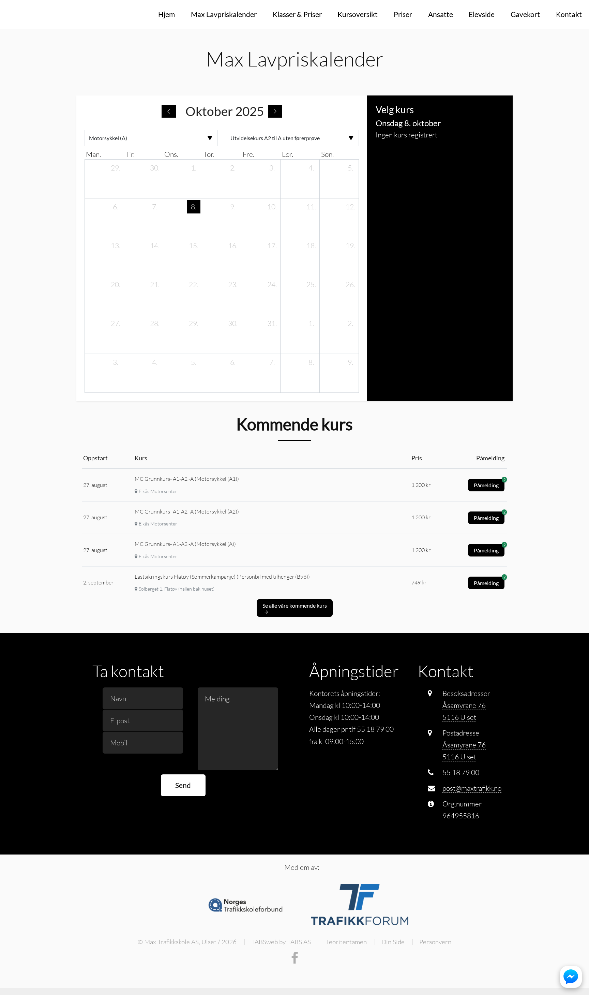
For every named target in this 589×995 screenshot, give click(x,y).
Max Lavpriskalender (224, 14)
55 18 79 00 (460, 772)
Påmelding (489, 483)
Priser (403, 14)
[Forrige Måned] (169, 111)
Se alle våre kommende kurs (294, 605)
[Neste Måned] (275, 111)
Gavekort (525, 14)
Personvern (435, 942)
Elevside (482, 14)
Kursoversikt (357, 14)
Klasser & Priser (297, 14)
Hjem (166, 14)
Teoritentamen (346, 942)
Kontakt (569, 14)
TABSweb (264, 942)
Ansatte (440, 14)
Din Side (393, 942)
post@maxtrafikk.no (471, 788)
